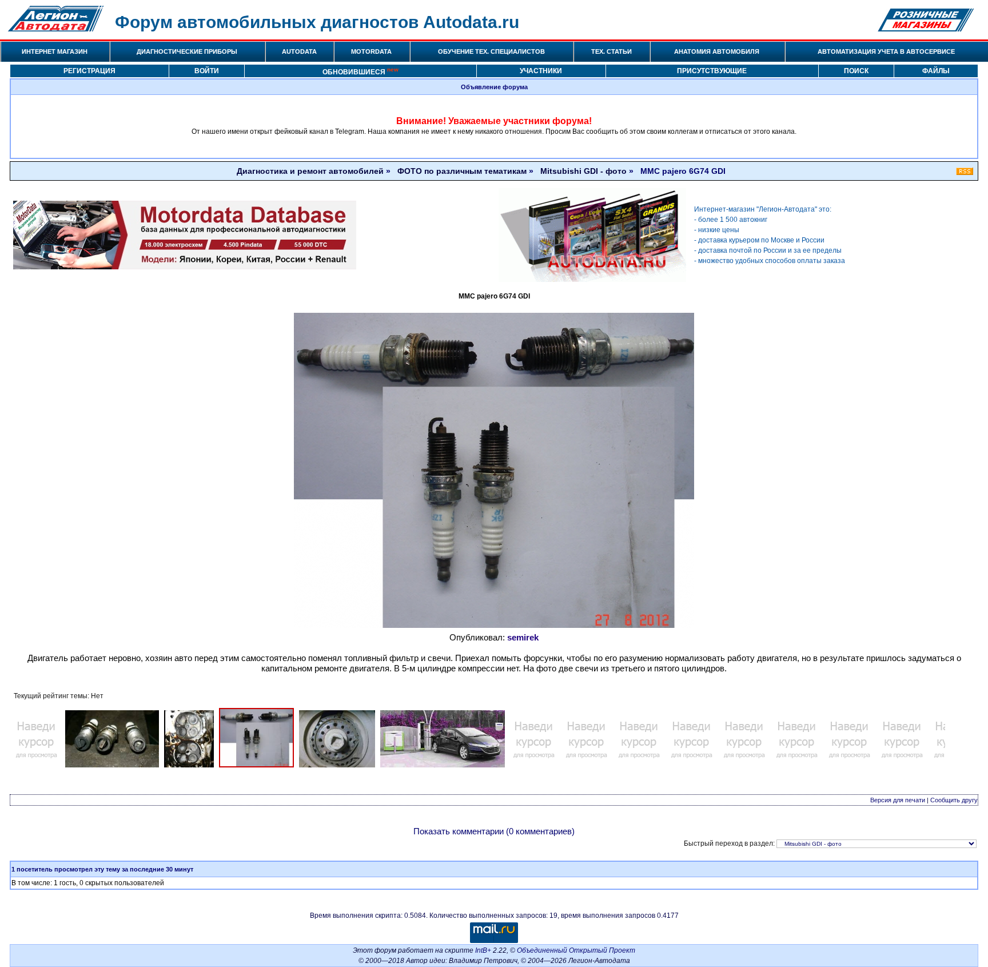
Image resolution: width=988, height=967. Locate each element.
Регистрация (89, 71)
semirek (523, 637)
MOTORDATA (371, 51)
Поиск (856, 71)
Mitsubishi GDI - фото (583, 171)
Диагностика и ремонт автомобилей (310, 171)
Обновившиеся (360, 71)
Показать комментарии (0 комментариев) (494, 831)
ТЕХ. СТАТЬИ (611, 51)
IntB (481, 950)
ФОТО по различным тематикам (462, 171)
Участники (541, 71)
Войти (206, 71)
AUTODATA (299, 51)
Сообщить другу (954, 800)
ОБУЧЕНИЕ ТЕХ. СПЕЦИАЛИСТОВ (491, 51)
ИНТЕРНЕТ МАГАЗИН (54, 51)
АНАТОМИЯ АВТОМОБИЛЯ (716, 51)
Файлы (936, 71)
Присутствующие (712, 71)
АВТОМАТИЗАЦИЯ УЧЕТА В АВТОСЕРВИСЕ (886, 51)
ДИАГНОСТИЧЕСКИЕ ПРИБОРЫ (187, 51)
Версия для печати (897, 800)
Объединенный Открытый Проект (576, 950)
